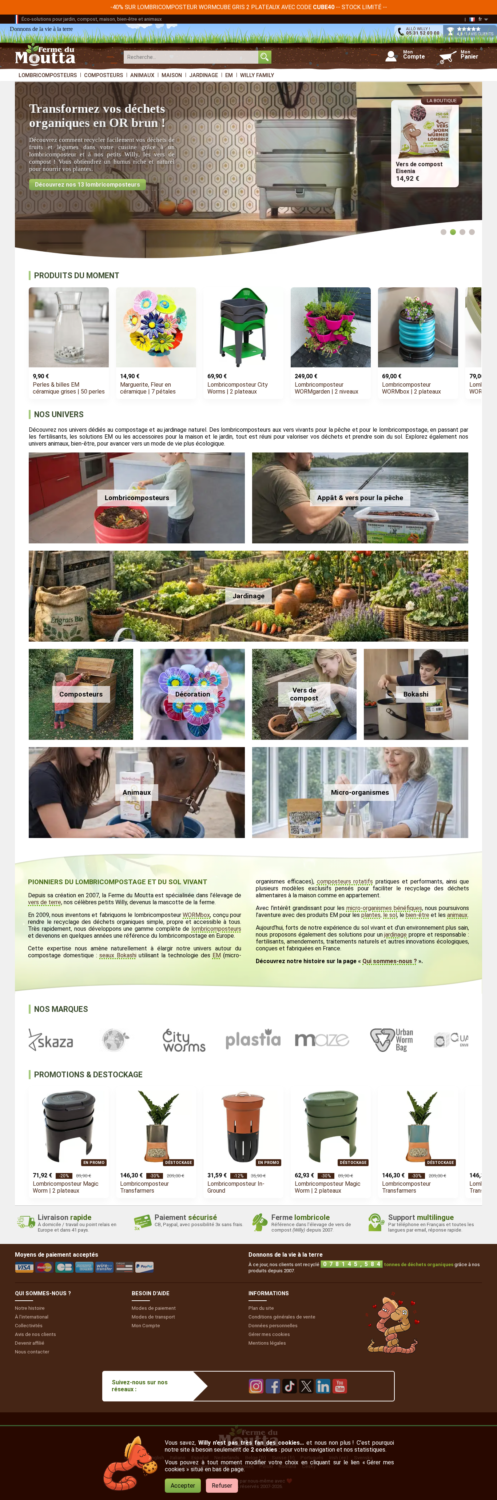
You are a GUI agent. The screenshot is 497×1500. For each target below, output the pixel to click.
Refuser (222, 1485)
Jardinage (203, 75)
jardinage (395, 934)
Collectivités (29, 1325)
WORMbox (196, 914)
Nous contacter (32, 1352)
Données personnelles (273, 1325)
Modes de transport (153, 1317)
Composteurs (103, 75)
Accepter (183, 1485)
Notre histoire (30, 1308)
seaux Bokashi (117, 955)
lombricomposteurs (216, 928)
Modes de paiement (154, 1308)
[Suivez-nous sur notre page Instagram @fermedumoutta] (256, 1398)
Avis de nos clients (35, 1334)
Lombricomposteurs (48, 75)
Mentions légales (267, 1343)
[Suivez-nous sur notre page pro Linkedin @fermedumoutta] (323, 1398)
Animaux (142, 75)
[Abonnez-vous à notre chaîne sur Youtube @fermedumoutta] (339, 1398)
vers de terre (44, 902)
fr (480, 19)
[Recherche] (264, 57)
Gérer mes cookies (269, 1334)
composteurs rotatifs (345, 881)
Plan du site (261, 1308)
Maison (172, 75)
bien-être (417, 914)
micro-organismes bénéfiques (384, 908)
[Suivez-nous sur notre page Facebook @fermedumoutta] (273, 1398)
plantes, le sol (379, 914)
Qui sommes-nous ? (389, 961)
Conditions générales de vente (282, 1317)
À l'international (31, 1317)
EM (229, 75)
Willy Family (257, 75)
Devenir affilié (29, 1343)
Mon (146, 1325)
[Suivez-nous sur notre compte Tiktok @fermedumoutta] (289, 1398)
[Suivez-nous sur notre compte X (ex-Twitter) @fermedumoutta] (306, 1398)
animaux (457, 914)
